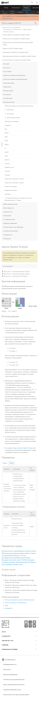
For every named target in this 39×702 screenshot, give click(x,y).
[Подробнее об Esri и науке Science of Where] (5, 624)
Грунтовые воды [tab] (9, 83)
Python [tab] (12, 463)
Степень (7, 175)
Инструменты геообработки (12, 29)
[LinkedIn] (34, 622)
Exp (6, 129)
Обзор (6, 7)
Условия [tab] (6, 64)
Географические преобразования (13, 558)
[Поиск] (32, 2)
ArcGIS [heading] (4, 631)
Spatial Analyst (27, 29)
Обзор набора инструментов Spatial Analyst (16, 35)
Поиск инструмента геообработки (16, 602)
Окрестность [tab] (8, 212)
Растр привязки (7, 564)
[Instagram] (30, 625)
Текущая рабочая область (11, 555)
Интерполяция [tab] (8, 91)
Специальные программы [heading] (10, 649)
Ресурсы (26, 7)
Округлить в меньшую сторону (14, 179)
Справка (20, 12)
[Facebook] (26, 622)
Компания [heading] (5, 645)
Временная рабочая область (26, 562)
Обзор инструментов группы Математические (19, 106)
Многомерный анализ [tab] (11, 204)
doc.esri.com (8, 18)
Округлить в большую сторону (14, 182)
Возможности (16, 7)
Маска (28, 558)
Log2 (6, 156)
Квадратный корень (11, 190)
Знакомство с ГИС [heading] (7, 640)
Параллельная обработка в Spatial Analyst (15, 52)
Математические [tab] (9, 102)
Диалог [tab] (5, 463)
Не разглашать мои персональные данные (16, 694)
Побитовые (10, 110)
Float (6, 140)
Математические (9, 32)
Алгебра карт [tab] (8, 98)
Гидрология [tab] (7, 87)
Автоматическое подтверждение (13, 551)
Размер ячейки (31, 551)
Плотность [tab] (7, 68)
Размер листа (18, 564)
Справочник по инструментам (30, 12)
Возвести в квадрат (11, 186)
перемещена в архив (27, 253)
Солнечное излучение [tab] (11, 231)
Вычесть (7, 160)
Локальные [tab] (7, 94)
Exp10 (6, 133)
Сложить (7, 171)
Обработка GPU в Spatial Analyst (12, 48)
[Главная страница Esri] (5, 2)
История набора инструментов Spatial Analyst (17, 60)
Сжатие (32, 553)
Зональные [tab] (7, 238)
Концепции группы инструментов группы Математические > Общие (18, 199)
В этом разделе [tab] (8, 266)
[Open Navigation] (36, 2)
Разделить (8, 125)
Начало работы (12, 12)
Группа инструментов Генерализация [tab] (15, 79)
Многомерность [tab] (9, 208)
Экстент (23, 555)
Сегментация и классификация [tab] (13, 227)
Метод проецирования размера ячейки (16, 553)
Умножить (8, 194)
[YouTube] (34, 625)
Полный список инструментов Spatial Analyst (16, 38)
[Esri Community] (26, 625)
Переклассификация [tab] (10, 223)
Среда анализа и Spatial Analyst (23, 448)
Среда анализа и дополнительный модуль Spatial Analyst (18, 44)
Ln (5, 148)
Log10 (6, 152)
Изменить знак (9, 167)
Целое (7, 144)
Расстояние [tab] (7, 71)
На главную (4, 12)
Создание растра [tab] (9, 219)
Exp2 (6, 137)
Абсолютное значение (12, 121)
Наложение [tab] (7, 215)
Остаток (7, 163)
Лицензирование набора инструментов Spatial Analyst (19, 56)
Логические (10, 114)
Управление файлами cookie (12, 689)
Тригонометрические (13, 117)
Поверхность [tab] (8, 235)
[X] (30, 622)
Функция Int (8, 608)
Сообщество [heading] (6, 636)
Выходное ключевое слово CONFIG (14, 560)
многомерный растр (11, 439)
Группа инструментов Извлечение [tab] (14, 75)
